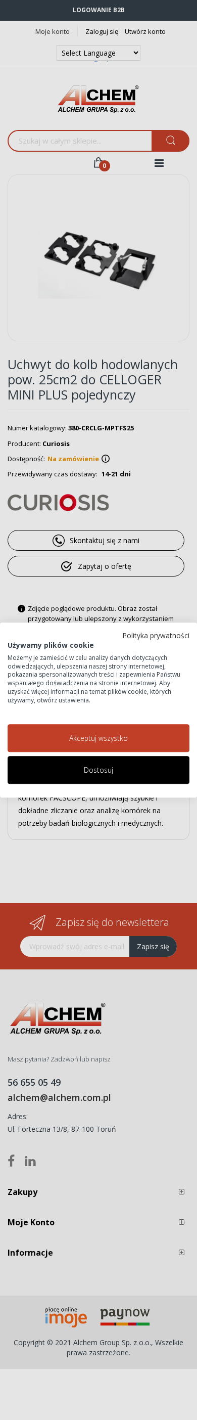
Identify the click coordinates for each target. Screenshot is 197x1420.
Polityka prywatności (155, 635)
